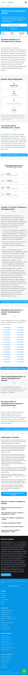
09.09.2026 (7, 354)
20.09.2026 (21, 344)
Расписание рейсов (5, 628)
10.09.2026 (7, 357)
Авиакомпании (4, 624)
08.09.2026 (7, 352)
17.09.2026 (20, 337)
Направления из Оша (6, 612)
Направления (8, 6)
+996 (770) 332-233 (5, 658)
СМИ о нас (3, 597)
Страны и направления (6, 616)
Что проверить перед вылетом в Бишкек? (12, 526)
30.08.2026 (7, 330)
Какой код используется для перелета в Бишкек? (12, 508)
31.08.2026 (7, 332)
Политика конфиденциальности (8, 647)
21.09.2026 (20, 347)
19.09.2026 (21, 342)
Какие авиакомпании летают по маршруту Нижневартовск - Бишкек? (12, 513)
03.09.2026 (7, 339)
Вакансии (3, 603)
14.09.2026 (21, 330)
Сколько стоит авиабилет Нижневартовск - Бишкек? (12, 518)
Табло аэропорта (5, 626)
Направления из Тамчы (6, 614)
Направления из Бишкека (7, 610)
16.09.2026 (21, 334)
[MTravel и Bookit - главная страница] (7, 2)
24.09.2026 (21, 354)
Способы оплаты (5, 635)
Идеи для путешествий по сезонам (9, 618)
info (4, 666)
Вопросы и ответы (5, 639)
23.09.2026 (21, 352)
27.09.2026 (21, 361)
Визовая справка (5, 641)
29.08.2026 (7, 327)
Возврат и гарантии (5, 637)
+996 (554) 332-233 (5, 656)
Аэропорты (3, 620)
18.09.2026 (21, 339)
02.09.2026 (7, 337)
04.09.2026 (7, 342)
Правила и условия (5, 645)
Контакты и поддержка (7, 654)
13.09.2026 (21, 327)
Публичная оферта (5, 649)
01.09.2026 (7, 334)
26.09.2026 (21, 359)
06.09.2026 (7, 347)
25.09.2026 (21, 357)
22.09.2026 (21, 349)
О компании (3, 595)
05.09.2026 (7, 344)
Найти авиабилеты (14, 585)
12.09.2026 (7, 361)
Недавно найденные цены (7, 622)
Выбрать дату (14, 28)
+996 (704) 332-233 (5, 660)
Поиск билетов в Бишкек (14, 25)
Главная (2, 6)
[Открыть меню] (25, 2)
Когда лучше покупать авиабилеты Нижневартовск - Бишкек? (10, 530)
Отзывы (2, 601)
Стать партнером (5, 599)
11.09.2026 (7, 359)
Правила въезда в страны (7, 643)
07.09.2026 (7, 349)
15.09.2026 (21, 332)
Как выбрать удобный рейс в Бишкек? (11, 523)
